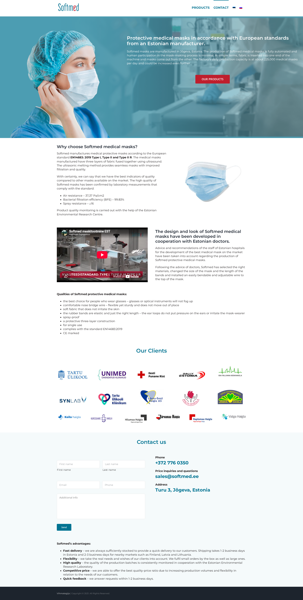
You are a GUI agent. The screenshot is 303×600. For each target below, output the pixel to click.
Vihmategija (63, 593)
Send (64, 527)
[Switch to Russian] (240, 7)
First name (64, 469)
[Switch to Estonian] (234, 7)
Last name (109, 469)
